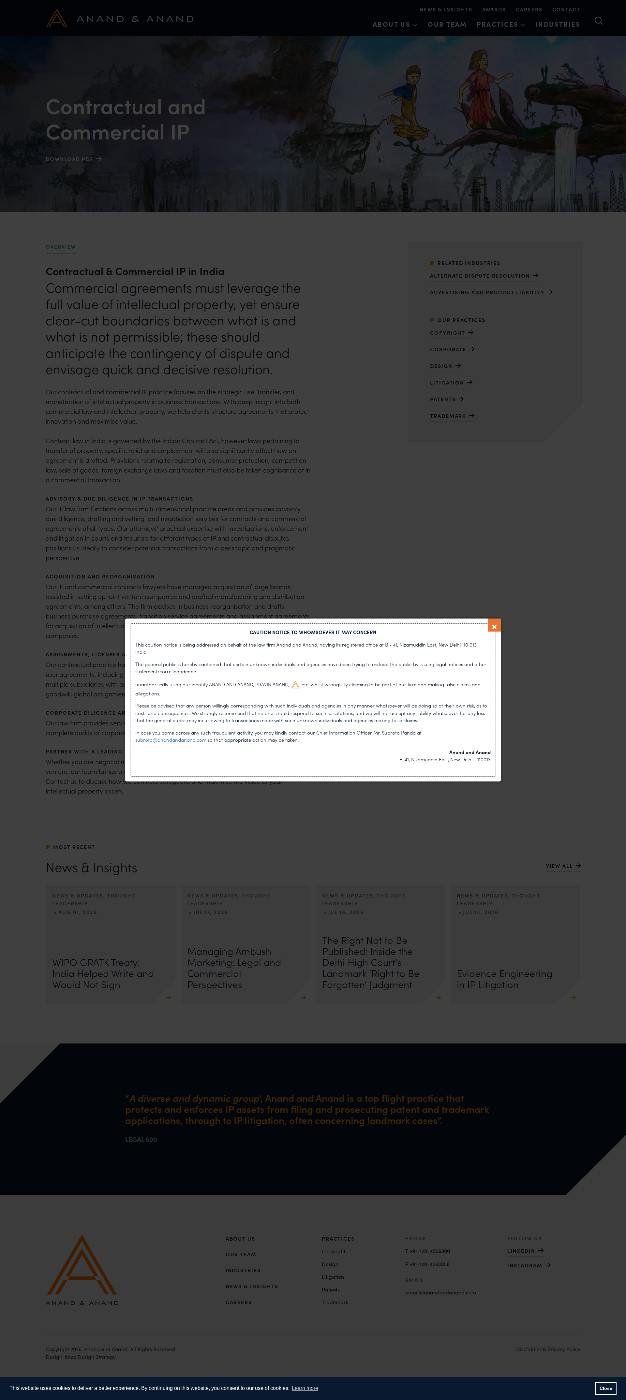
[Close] (494, 625)
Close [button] (606, 1388)
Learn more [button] (305, 1388)
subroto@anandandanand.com (171, 739)
